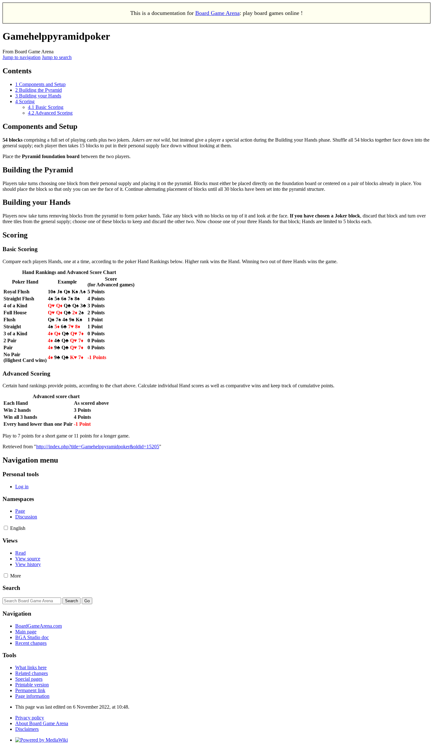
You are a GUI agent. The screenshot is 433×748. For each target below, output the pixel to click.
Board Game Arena (217, 13)
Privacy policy (29, 717)
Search (11, 587)
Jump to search (57, 57)
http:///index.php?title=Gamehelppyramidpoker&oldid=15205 (97, 446)
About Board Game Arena (41, 723)
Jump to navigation (22, 57)
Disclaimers (27, 729)
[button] (6, 528)
